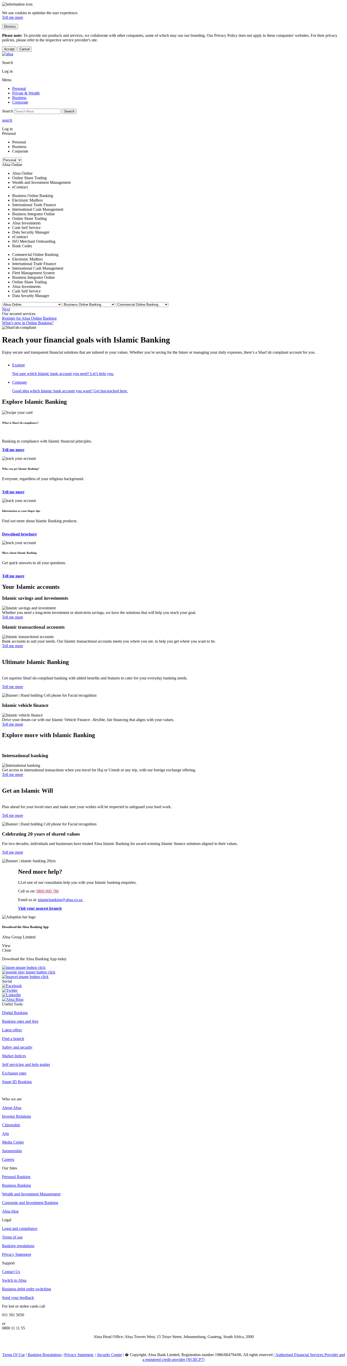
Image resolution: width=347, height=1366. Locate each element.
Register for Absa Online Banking (29, 318)
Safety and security (17, 1047)
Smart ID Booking (17, 1082)
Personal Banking (16, 1177)
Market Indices (14, 1056)
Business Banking (16, 1185)
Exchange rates (14, 1073)
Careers (8, 1159)
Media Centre (13, 1142)
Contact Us (11, 1272)
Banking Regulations (44, 1355)
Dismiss (10, 26)
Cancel (25, 49)
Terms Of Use (13, 1355)
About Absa (11, 1107)
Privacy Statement (16, 1254)
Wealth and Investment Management (31, 1194)
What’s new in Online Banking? (28, 323)
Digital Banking (15, 1013)
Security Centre (109, 1355)
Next (6, 309)
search (7, 120)
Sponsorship (12, 1151)
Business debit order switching (26, 1289)
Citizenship (11, 1125)
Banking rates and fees (20, 1021)
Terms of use (12, 1237)
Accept (9, 49)
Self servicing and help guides (26, 1064)
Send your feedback (18, 1297)
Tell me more (12, 17)
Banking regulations (18, 1246)
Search (69, 111)
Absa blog (10, 1211)
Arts (5, 1133)
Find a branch (13, 1038)
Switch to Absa (14, 1280)
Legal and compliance (19, 1228)
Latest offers (12, 1030)
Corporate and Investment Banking (30, 1202)
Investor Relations (16, 1116)
